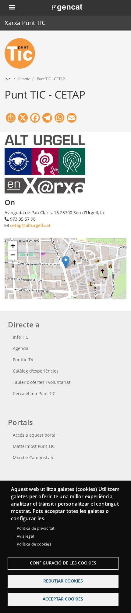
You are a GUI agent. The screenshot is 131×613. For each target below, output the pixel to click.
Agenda (20, 348)
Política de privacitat (36, 528)
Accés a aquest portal (35, 435)
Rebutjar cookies (63, 581)
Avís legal (25, 536)
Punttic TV (23, 359)
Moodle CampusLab (33, 457)
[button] (65, 262)
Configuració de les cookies (63, 563)
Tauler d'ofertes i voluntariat (41, 382)
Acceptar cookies (63, 599)
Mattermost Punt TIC (34, 446)
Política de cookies (34, 544)
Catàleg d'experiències (35, 371)
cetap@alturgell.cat (30, 225)
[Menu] (11, 7)
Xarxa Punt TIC (25, 23)
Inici (8, 78)
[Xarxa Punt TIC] (22, 53)
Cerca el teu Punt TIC (34, 393)
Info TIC (20, 337)
